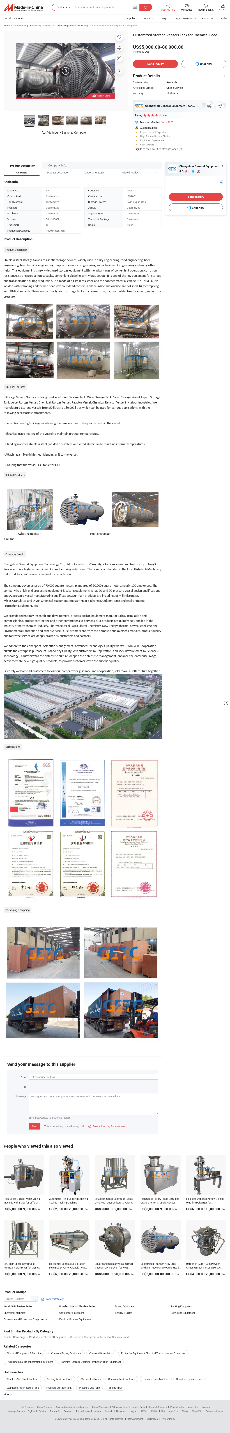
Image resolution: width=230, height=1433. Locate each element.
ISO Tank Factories (90, 1379)
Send (34, 1126)
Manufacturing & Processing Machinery (32, 25)
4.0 (181, 171)
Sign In (138, 149)
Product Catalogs (54, 1299)
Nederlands (121, 1411)
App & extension (184, 18)
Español (42, 1411)
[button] (150, 172)
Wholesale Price (120, 1407)
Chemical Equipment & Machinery (72, 25)
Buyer (147, 18)
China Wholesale (100, 1407)
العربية (134, 1411)
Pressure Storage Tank (59, 1387)
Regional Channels (157, 1407)
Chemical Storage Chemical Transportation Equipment (91, 1362)
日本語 (154, 1411)
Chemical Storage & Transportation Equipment (114, 25)
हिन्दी (163, 1411)
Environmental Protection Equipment (24, 1319)
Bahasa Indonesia (214, 1411)
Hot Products (26, 1407)
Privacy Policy (168, 1418)
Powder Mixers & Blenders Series (77, 1306)
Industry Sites (138, 1407)
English (31, 1411)
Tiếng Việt (197, 1411)
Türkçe (185, 1411)
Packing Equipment (181, 1306)
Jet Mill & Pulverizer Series (18, 1306)
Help (164, 18)
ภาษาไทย (173, 1411)
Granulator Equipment (71, 1312)
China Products (44, 1407)
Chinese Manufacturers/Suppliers (72, 1407)
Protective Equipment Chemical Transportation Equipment (153, 1353)
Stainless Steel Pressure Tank (22, 1387)
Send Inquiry (155, 64)
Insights (206, 1407)
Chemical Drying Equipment (66, 1353)
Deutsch (108, 1411)
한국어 (144, 1411)
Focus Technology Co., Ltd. (91, 1418)
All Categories (16, 18)
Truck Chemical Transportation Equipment (29, 1362)
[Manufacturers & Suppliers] (23, 7)
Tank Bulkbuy (114, 1387)
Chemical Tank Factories (121, 1379)
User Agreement (135, 1418)
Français (68, 1411)
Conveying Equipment (183, 1312)
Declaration (152, 1418)
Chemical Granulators (101, 1353)
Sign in (222, 9)
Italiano (97, 1411)
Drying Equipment (125, 1306)
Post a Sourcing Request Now (107, 1126)
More (7, 1394)
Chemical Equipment (15, 1312)
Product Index (177, 1407)
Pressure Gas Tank (89, 1387)
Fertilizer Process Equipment (75, 1319)
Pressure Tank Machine (156, 1379)
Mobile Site (193, 1407)
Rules (224, 18)
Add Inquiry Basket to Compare (66, 133)
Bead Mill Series (123, 1312)
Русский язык (83, 1411)
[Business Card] (221, 181)
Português (55, 1411)
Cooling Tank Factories (59, 1379)
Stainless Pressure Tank (189, 1379)
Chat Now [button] (206, 64)
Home (7, 25)
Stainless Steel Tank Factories (22, 1379)
